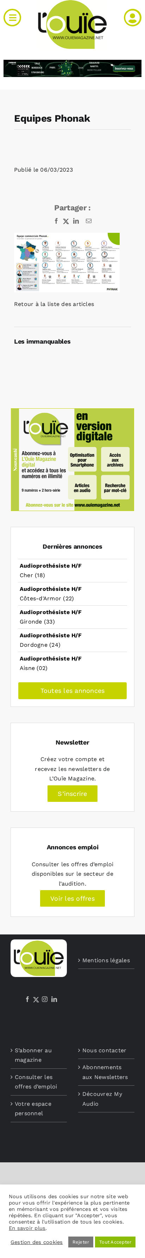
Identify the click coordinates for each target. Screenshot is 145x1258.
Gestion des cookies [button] (37, 1242)
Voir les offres (72, 898)
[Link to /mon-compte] (132, 17)
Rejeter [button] (80, 1242)
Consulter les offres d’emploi (36, 1082)
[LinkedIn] (54, 999)
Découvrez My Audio (102, 1099)
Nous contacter (104, 1050)
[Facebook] (27, 999)
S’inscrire (72, 793)
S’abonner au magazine (33, 1055)
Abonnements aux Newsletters (105, 1072)
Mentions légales (106, 960)
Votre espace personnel (33, 1108)
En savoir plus (27, 1228)
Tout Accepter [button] (115, 1242)
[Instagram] (45, 999)
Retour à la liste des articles (54, 304)
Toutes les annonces (72, 690)
